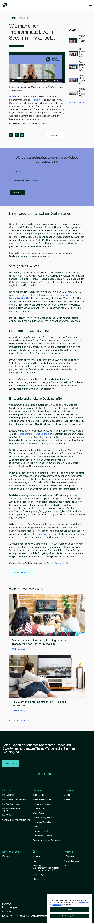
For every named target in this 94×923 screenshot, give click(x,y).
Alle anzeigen (75, 102)
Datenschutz (8, 916)
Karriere (36, 856)
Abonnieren (54, 135)
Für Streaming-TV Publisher (14, 799)
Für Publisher (8, 795)
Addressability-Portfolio (44, 818)
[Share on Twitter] (17, 135)
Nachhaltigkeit (39, 875)
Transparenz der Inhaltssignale (33, 434)
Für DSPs (6, 815)
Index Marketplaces (42, 799)
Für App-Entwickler (11, 804)
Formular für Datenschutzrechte (32, 916)
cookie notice (56, 905)
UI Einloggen (69, 856)
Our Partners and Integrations (16, 820)
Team (35, 861)
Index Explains (19, 18)
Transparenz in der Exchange (46, 840)
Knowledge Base (71, 861)
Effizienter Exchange (42, 836)
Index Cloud (38, 795)
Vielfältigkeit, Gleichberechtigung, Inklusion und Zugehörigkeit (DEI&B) (46, 868)
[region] (69, 908)
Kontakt (6, 856)
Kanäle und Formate (42, 804)
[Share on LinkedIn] (11, 135)
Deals (12, 96)
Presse (67, 799)
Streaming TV (17, 46)
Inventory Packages (38, 534)
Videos (67, 795)
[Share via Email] (22, 135)
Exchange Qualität (41, 831)
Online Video (38, 813)
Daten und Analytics (42, 822)
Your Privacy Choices (69, 916)
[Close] (89, 897)
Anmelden (10, 764)
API (65, 866)
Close (70, 910)
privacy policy (82, 902)
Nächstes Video (22, 572)
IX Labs (36, 879)
